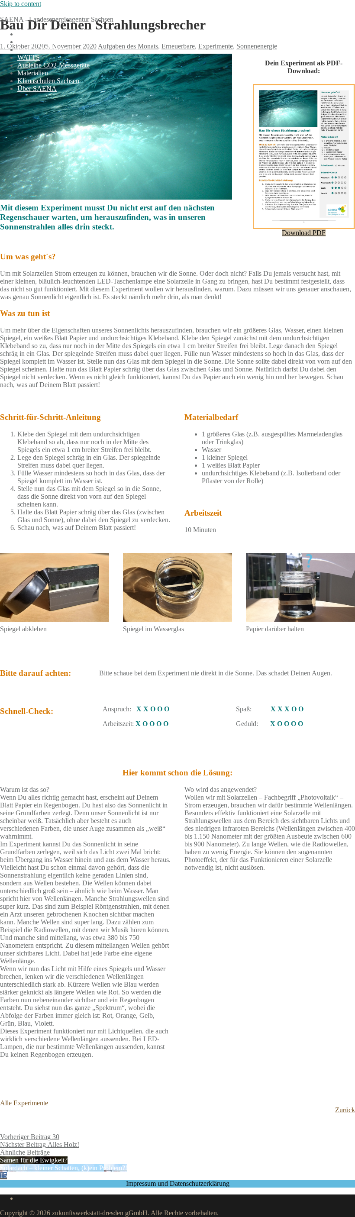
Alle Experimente (24, 1103)
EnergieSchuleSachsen (31, 11)
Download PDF (304, 232)
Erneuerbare (178, 46)
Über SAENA (37, 88)
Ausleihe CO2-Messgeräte (53, 65)
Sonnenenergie (256, 46)
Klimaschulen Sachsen (48, 80)
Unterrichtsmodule (42, 34)
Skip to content (20, 3)
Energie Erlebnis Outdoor (52, 49)
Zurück (345, 1110)
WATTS (28, 57)
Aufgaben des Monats (47, 41)
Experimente (215, 46)
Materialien (32, 73)
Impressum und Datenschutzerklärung (177, 1183)
